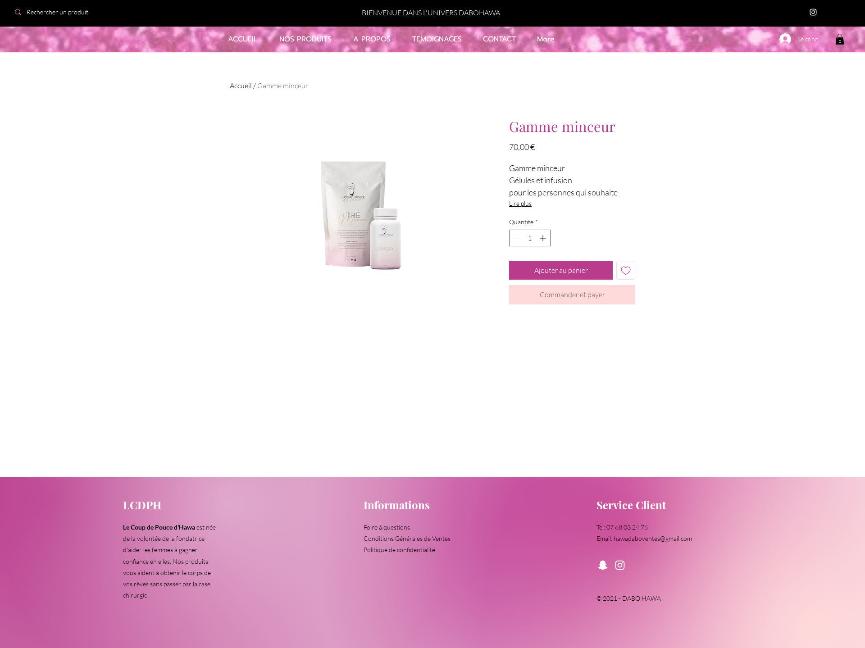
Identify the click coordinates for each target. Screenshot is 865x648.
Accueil (241, 85)
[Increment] (543, 238)
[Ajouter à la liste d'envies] (625, 270)
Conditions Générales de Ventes (407, 538)
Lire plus (520, 203)
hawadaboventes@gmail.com (653, 538)
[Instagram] (813, 12)
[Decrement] (516, 238)
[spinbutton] (530, 238)
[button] (839, 39)
